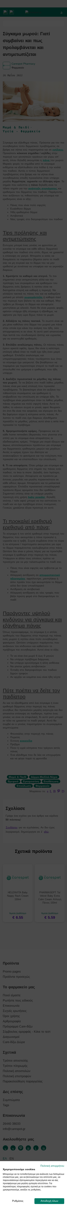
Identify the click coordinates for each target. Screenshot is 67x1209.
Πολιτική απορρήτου (52, 1165)
